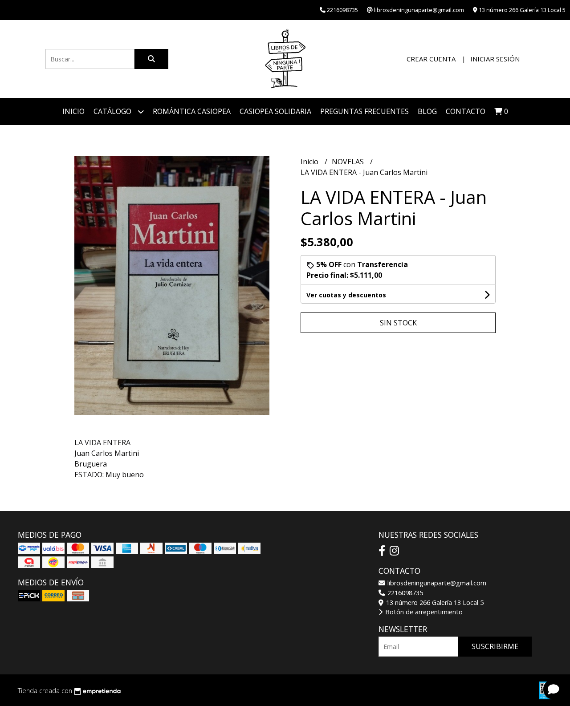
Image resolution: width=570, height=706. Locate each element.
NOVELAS (349, 161)
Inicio (73, 111)
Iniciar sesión (495, 58)
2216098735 (404, 592)
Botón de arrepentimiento (423, 612)
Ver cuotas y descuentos (346, 295)
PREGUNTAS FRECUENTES (364, 111)
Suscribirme (495, 646)
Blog (427, 111)
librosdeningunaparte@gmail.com (436, 583)
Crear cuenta (431, 58)
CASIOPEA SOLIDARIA (275, 111)
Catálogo (113, 111)
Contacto (465, 111)
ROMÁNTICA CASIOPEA (192, 111)
